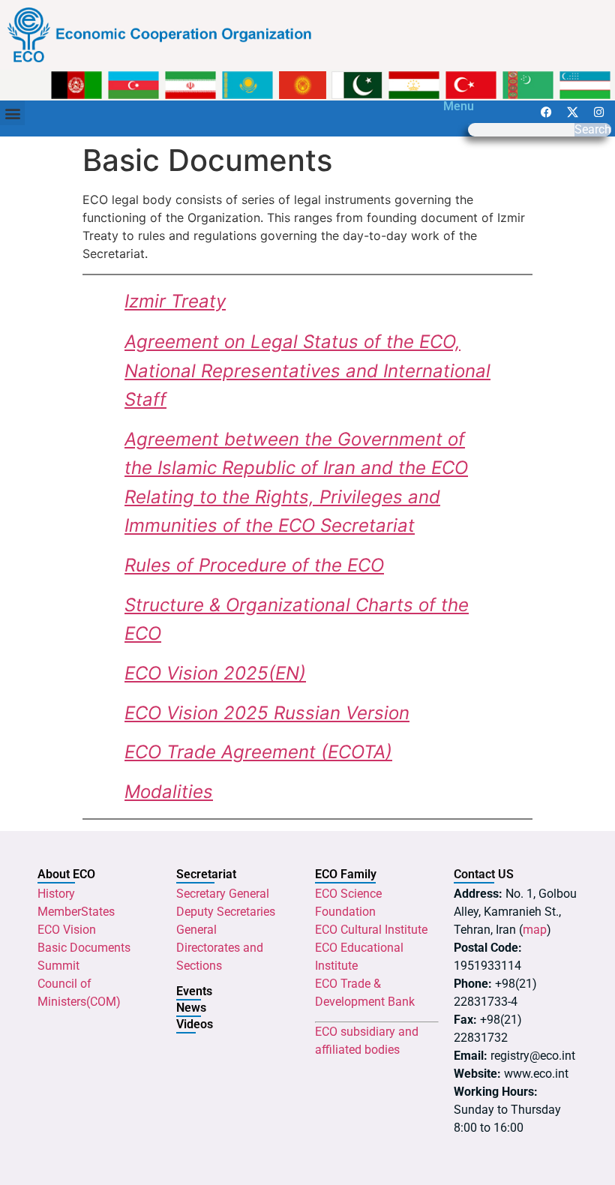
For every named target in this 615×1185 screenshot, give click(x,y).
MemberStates (76, 911)
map (535, 929)
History (56, 893)
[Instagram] (598, 111)
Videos (194, 1024)
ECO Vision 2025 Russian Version (267, 713)
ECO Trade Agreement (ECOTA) (258, 752)
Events (194, 991)
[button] (12, 112)
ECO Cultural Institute (371, 929)
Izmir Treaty (175, 301)
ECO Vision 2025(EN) (215, 673)
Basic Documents (84, 947)
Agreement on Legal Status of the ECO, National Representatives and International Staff (307, 370)
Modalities (168, 791)
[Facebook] (546, 111)
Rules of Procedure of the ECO (254, 565)
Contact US (484, 874)
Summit (59, 965)
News (191, 1007)
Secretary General (222, 893)
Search (592, 129)
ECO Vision (67, 929)
